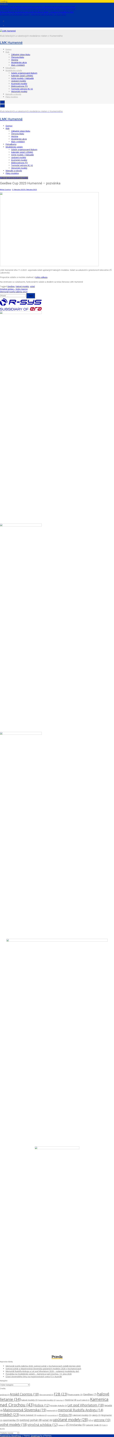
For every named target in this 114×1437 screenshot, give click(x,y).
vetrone (102, 1420)
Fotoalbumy (10, 68)
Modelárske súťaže (14, 70)
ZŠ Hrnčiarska (75, 1424)
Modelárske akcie (19, 62)
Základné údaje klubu (20, 54)
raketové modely (82, 1415)
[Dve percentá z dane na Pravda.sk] (57, 1358)
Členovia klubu (17, 57)
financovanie (75, 1394)
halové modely (22, 286)
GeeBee (11, 286)
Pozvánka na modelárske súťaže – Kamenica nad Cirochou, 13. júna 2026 (33, 14)
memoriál (52, 1410)
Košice (42, 1405)
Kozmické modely (19, 83)
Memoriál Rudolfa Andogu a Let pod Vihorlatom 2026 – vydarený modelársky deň (37, 12)
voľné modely (13, 1424)
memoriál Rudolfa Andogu (80, 1410)
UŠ (91, 1420)
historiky (60, 1400)
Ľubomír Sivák (94, 1425)
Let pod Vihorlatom (86, 1405)
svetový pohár (31, 1420)
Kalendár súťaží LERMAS (22, 75)
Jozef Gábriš (83, 1400)
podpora (42, 1415)
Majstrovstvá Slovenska (24, 1410)
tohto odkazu (41, 277)
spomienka (11, 1420)
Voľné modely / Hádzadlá (22, 78)
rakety (96, 1415)
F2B (60, 1394)
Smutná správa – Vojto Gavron (14, 289)
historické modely (47, 1400)
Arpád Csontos (24, 1394)
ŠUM (105, 1425)
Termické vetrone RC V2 (22, 88)
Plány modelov (12, 97)
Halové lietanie (6, 177)
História (14, 59)
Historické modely (19, 91)
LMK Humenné (11, 43)
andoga (4, 1394)
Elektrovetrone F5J (19, 86)
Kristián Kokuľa (58, 1405)
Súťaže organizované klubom (24, 73)
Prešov (65, 1415)
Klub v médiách (18, 65)
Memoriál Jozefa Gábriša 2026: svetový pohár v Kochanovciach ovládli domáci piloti (37, 6)
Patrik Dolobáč (28, 1415)
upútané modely (70, 1419)
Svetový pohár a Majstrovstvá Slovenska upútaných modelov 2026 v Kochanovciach (38, 9)
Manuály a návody (13, 94)
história (70, 1399)
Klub (7, 52)
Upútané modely (18, 81)
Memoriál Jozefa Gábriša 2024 (13, 291)
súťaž (32, 286)
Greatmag (35, 1435)
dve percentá (46, 1394)
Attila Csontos (5, 190)
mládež (9, 1414)
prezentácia (52, 1415)
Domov (9, 49)
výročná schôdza (43, 1425)
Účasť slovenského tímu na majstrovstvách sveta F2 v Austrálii (34, 1376)
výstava (61, 1425)
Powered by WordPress (10, 1435)
